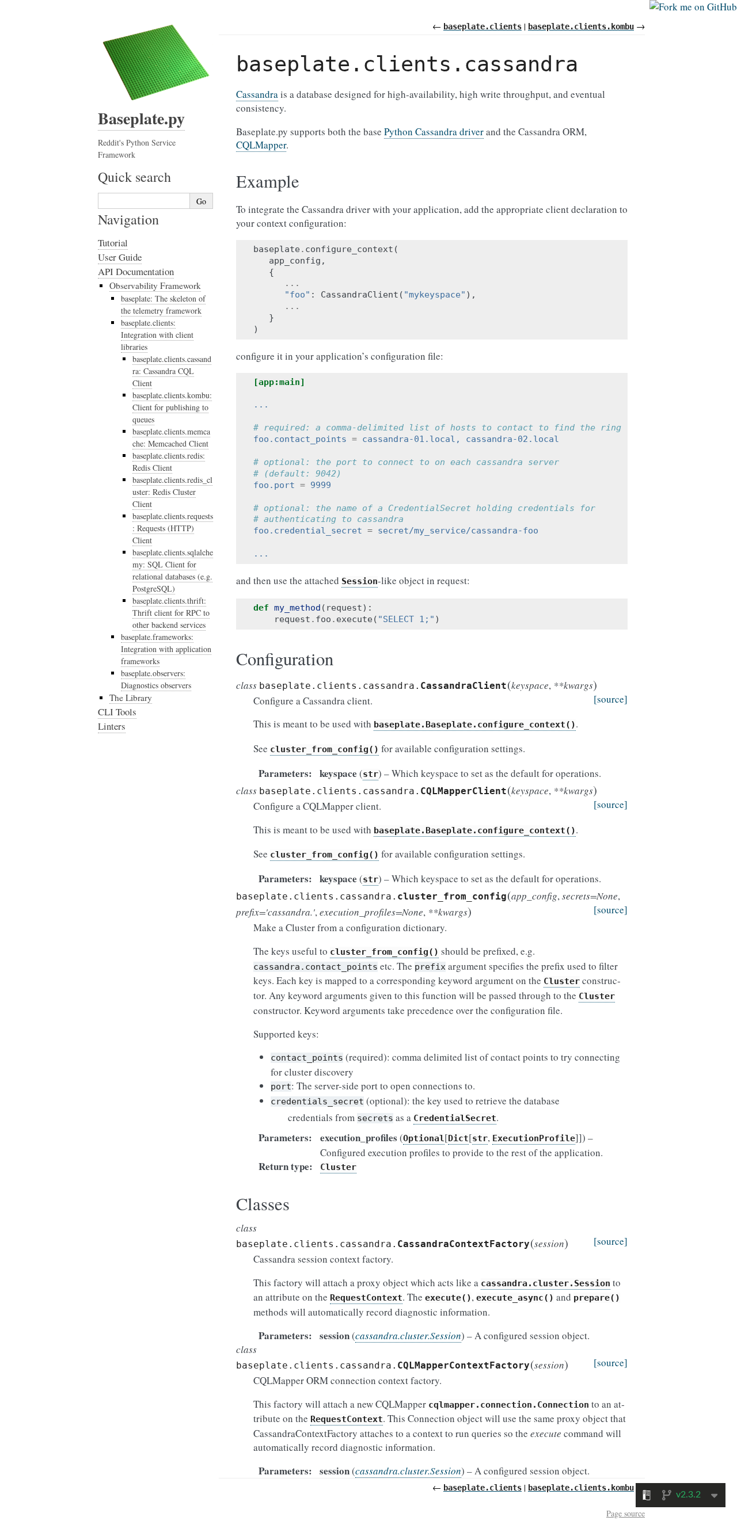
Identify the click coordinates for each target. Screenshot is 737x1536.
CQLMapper (261, 144)
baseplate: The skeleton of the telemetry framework (163, 304)
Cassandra (257, 94)
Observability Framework (155, 285)
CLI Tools (117, 711)
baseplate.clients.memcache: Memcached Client (171, 437)
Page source (625, 1513)
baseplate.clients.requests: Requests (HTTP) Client (172, 528)
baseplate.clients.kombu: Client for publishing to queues (172, 407)
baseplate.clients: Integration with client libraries (157, 334)
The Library (130, 697)
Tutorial (113, 242)
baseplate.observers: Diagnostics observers (156, 679)
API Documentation (136, 271)
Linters (112, 726)
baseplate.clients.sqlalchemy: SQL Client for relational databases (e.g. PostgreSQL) (172, 570)
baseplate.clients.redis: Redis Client (168, 461)
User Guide (120, 257)
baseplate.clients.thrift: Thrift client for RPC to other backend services (171, 612)
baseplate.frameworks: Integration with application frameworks (166, 648)
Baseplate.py (141, 118)
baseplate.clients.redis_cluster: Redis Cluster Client (172, 491)
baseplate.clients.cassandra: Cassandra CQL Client (171, 370)
